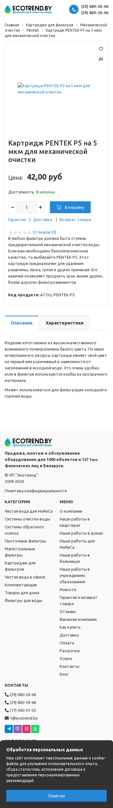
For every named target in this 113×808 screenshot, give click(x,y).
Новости (68, 589)
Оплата (67, 643)
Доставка (42, 219)
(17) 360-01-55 (22, 710)
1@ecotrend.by (23, 718)
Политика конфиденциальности (36, 490)
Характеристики (64, 322)
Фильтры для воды (23, 600)
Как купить (70, 627)
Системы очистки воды (27, 519)
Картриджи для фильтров (49, 25)
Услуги (66, 658)
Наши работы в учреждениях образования (75, 575)
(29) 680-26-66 (94, 6)
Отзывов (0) (44, 232)
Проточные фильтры (25, 541)
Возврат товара (75, 219)
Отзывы (68, 611)
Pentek (33, 30)
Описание (22, 322)
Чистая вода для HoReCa (29, 511)
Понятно (56, 796)
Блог (64, 674)
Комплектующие (21, 585)
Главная (12, 25)
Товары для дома (22, 592)
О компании (71, 511)
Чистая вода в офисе (25, 577)
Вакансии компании (78, 619)
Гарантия (17, 219)
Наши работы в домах (81, 533)
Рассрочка (70, 650)
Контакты (69, 666)
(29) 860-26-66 (94, 12)
